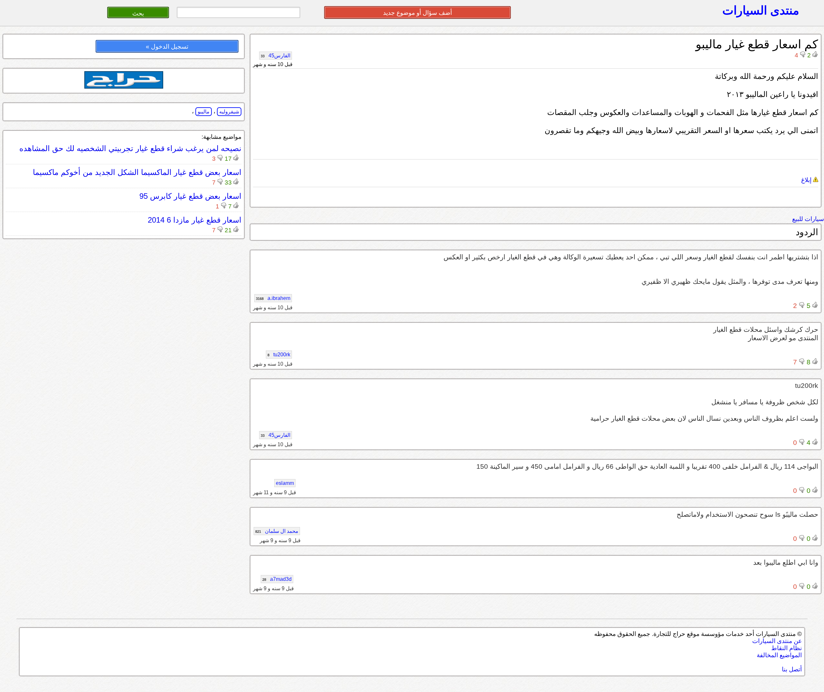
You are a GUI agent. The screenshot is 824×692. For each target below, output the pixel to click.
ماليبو (204, 111)
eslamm (285, 483)
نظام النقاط (786, 648)
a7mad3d (277, 579)
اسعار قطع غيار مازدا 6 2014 (194, 220)
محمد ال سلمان (276, 531)
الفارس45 (275, 55)
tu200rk (278, 354)
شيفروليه (229, 111)
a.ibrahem (273, 298)
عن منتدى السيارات (777, 641)
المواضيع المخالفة (779, 655)
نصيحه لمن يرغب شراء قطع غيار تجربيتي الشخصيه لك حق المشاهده (130, 148)
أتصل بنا (792, 669)
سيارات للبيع (808, 219)
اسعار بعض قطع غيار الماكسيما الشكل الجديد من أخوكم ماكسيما (137, 172)
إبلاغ (807, 180)
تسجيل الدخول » (167, 46)
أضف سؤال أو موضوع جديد (417, 12)
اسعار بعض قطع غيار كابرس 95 (190, 196)
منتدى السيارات (760, 10)
